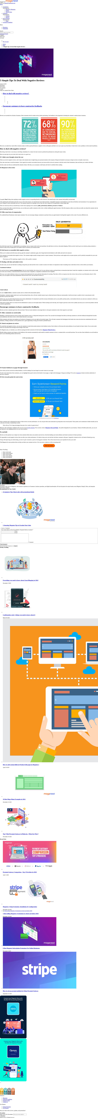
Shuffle (13, 489)
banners (79, 373)
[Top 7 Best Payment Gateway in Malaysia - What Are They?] (50, 817)
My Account (6, 41)
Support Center (6, 1100)
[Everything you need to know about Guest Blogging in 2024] (50, 563)
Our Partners (6, 1108)
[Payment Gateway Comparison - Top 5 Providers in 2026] (50, 855)
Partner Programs (7, 1106)
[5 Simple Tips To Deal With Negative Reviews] (26, 77)
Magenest (5, 1098)
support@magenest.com (9, 3)
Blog (4, 45)
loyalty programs (31, 427)
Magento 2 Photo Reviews (49, 329)
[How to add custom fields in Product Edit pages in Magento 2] (50, 690)
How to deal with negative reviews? (16, 93)
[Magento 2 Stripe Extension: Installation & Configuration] (50, 890)
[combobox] (6, 32)
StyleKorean (56, 418)
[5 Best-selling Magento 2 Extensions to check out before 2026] (50, 911)
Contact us (5, 1102)
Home (4, 44)
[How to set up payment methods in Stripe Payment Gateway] (50, 970)
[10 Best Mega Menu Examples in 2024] (50, 782)
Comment (31, 542)
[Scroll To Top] (0, 1082)
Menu (1, 4)
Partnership (5, 28)
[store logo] (12, 1)
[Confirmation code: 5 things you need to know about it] (50, 598)
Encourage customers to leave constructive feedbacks (22, 106)
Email (16, 532)
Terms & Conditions (7, 1099)
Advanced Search (4, 33)
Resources (5, 27)
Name (16, 531)
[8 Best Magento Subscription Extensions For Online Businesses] (50, 931)
